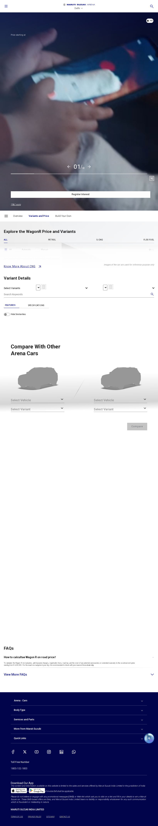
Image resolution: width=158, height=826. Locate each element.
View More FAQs (15, 674)
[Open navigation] (6, 6)
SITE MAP (50, 817)
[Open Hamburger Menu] (6, 216)
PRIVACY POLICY (34, 817)
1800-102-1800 (19, 768)
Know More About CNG (19, 266)
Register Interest (81, 194)
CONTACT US (65, 817)
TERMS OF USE (17, 817)
